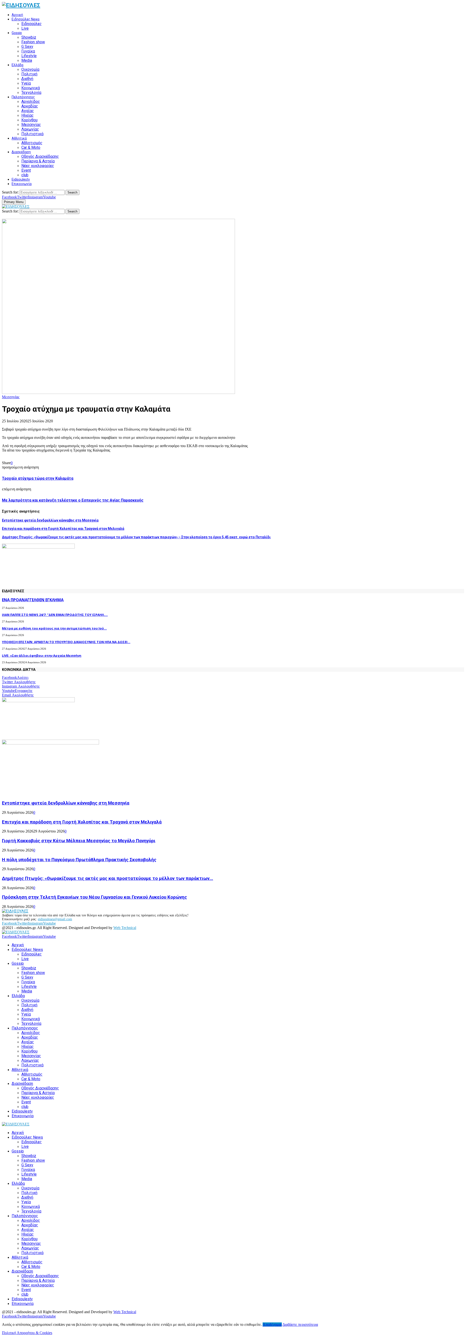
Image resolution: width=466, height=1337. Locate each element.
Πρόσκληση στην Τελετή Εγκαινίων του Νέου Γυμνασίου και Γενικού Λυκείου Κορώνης (94, 897)
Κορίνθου (29, 120)
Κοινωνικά (30, 88)
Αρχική (17, 15)
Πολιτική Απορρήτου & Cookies (27, 1333)
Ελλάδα (17, 65)
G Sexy (27, 46)
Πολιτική (29, 74)
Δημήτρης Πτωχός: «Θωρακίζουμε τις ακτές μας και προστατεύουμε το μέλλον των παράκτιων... (107, 878)
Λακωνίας (30, 129)
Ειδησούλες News (26, 19)
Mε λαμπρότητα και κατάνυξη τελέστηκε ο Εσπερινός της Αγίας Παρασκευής (72, 500)
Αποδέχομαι (272, 1324)
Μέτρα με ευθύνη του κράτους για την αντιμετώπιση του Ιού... (54, 628)
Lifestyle (29, 55)
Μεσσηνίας (31, 124)
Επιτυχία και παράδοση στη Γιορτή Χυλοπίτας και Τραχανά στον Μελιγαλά (63, 529)
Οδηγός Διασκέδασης (40, 156)
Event (26, 170)
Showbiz (28, 37)
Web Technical (124, 928)
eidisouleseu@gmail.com (55, 919)
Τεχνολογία (31, 92)
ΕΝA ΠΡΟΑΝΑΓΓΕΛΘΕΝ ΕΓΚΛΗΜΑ (33, 599)
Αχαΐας (27, 110)
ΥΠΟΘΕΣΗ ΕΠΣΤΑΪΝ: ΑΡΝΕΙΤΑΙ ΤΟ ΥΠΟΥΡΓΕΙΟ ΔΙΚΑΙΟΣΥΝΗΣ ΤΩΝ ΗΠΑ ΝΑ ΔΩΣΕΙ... (66, 642)
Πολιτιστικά (32, 134)
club (24, 175)
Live (25, 28)
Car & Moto (30, 147)
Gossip (17, 33)
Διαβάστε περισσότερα (300, 1324)
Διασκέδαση (21, 152)
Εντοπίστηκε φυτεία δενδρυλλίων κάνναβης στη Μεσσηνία (50, 520)
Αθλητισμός (31, 143)
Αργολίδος (30, 101)
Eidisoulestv (21, 179)
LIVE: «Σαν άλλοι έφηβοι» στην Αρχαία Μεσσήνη (41, 655)
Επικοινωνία (22, 184)
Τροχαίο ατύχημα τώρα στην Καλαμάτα (37, 478)
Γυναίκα (28, 51)
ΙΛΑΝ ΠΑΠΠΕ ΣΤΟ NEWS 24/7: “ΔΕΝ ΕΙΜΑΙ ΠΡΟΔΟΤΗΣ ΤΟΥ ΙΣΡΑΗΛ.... (55, 614)
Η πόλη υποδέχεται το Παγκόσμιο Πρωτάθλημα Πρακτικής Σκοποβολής (79, 859)
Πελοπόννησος (23, 97)
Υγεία (26, 83)
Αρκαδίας (29, 106)
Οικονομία (30, 69)
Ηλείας (27, 115)
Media (26, 60)
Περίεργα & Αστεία (38, 161)
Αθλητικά (19, 138)
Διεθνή (27, 78)
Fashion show (33, 42)
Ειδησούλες (31, 23)
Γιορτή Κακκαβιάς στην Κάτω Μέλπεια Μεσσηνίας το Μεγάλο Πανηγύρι (78, 840)
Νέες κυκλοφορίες (37, 165)
